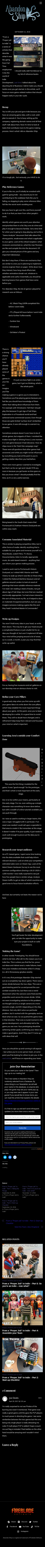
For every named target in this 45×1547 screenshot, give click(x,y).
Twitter (35, 1522)
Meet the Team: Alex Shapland (27, 1227)
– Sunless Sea (14, 321)
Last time (17, 82)
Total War (21, 446)
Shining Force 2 (25, 439)
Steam (13, 1522)
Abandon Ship (31, 131)
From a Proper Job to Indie (12, 1281)
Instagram (24, 1531)
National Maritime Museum (23, 579)
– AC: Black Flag (15, 303)
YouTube (25, 1526)
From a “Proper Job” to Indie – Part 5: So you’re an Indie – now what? (31, 1189)
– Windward (14, 327)
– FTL (11, 312)
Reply (40, 1398)
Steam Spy (26, 864)
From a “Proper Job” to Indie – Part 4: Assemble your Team (20, 1331)
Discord (24, 1522)
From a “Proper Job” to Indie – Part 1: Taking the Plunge (10, 1189)
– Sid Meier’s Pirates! (17, 332)
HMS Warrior (25, 572)
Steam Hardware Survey (17, 867)
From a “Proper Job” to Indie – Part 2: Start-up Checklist (10, 1203)
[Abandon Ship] (22, 23)
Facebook (13, 1526)
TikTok (36, 1526)
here (18, 125)
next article (6, 1058)
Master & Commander (28, 608)
